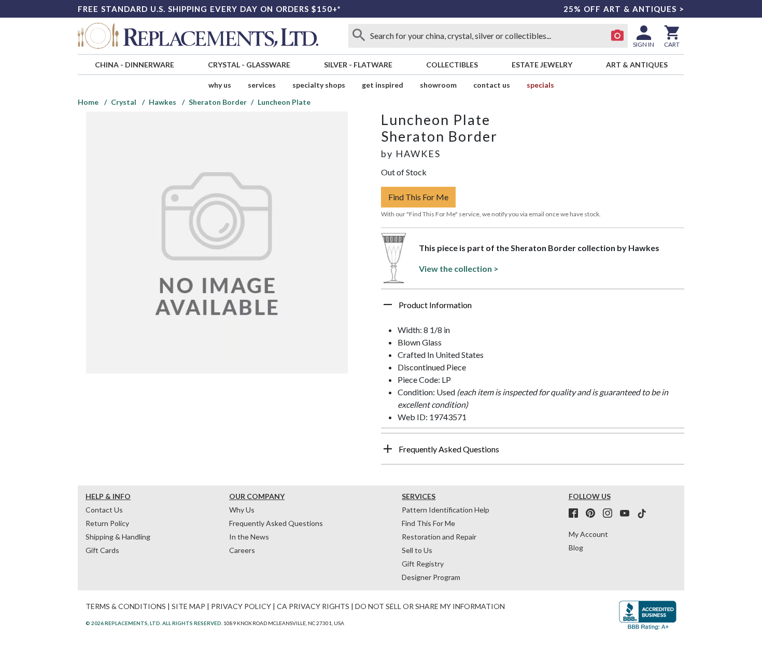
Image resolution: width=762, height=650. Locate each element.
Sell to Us (417, 550)
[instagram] (610, 513)
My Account (588, 534)
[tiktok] (641, 513)
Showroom (438, 84)
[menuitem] (134, 64)
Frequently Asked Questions (276, 523)
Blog (576, 547)
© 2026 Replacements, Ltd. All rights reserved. (154, 623)
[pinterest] (593, 513)
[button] (532, 309)
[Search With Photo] (617, 36)
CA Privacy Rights (313, 606)
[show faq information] (387, 448)
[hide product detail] (387, 304)
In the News (249, 536)
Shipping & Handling (118, 536)
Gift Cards (102, 550)
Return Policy (107, 523)
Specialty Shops (318, 84)
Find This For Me (418, 197)
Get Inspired (382, 84)
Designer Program (431, 577)
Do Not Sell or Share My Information (430, 606)
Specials (540, 84)
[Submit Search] (358, 36)
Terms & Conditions (126, 606)
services (262, 84)
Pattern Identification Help (445, 509)
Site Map (188, 606)
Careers (242, 550)
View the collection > (459, 268)
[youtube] (628, 513)
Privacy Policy (241, 606)
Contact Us (491, 84)
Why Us (242, 509)
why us (219, 84)
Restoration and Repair (439, 536)
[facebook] (576, 513)
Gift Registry (423, 563)
